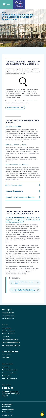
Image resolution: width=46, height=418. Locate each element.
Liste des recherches (13, 107)
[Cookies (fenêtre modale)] (42, 414)
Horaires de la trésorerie (8, 333)
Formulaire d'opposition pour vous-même (24, 282)
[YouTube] (6, 388)
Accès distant (5, 357)
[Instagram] (12, 388)
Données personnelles (8, 409)
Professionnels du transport (9, 378)
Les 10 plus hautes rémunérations (11, 342)
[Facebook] (3, 388)
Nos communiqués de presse (10, 370)
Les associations (6, 328)
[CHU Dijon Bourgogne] (19, 4)
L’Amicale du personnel (8, 331)
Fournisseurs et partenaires (9, 373)
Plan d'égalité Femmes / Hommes (11, 345)
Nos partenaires (6, 375)
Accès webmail (6, 354)
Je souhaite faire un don (8, 318)
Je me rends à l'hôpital (8, 312)
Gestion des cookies (7, 411)
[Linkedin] (9, 388)
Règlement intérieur (7, 404)
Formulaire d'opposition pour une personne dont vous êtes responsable (25, 290)
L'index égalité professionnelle (10, 339)
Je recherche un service (8, 315)
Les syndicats (5, 336)
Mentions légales (6, 406)
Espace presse (6, 367)
